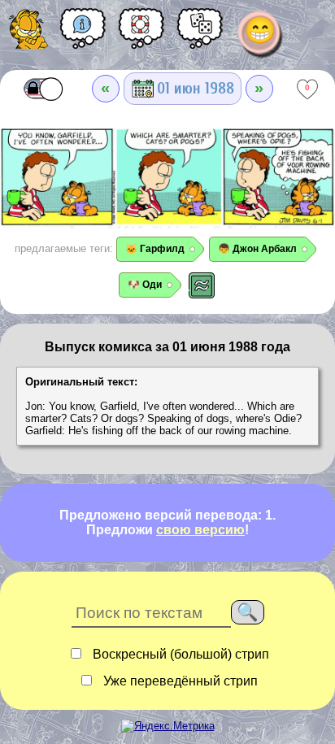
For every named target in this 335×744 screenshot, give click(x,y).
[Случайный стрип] (200, 34)
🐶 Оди (145, 284)
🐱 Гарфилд (155, 249)
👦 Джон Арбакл (257, 249)
